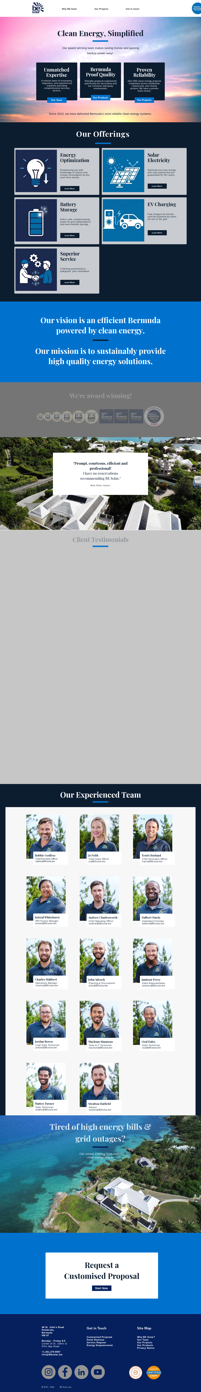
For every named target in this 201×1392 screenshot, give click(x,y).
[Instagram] (49, 1372)
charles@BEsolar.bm (46, 985)
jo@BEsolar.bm (97, 861)
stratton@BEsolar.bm (100, 1110)
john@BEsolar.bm (98, 985)
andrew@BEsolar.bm (100, 923)
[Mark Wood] (95, 523)
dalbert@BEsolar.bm (153, 923)
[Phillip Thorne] (105, 523)
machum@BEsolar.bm (100, 1048)
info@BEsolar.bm (52, 1354)
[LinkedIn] (81, 1372)
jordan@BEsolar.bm (46, 1047)
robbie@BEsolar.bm (45, 861)
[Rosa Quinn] (101, 523)
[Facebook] (65, 1372)
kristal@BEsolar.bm (45, 923)
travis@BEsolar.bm (152, 861)
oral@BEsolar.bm (151, 1048)
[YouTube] (98, 1372)
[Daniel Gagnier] (98, 523)
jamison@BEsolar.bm (153, 985)
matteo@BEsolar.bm (46, 1110)
